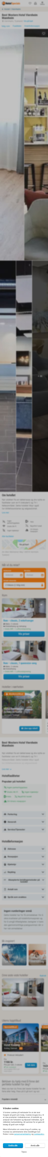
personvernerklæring (22, 1134)
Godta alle (12, 1145)
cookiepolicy (39, 1134)
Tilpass (24, 1152)
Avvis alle (35, 1145)
